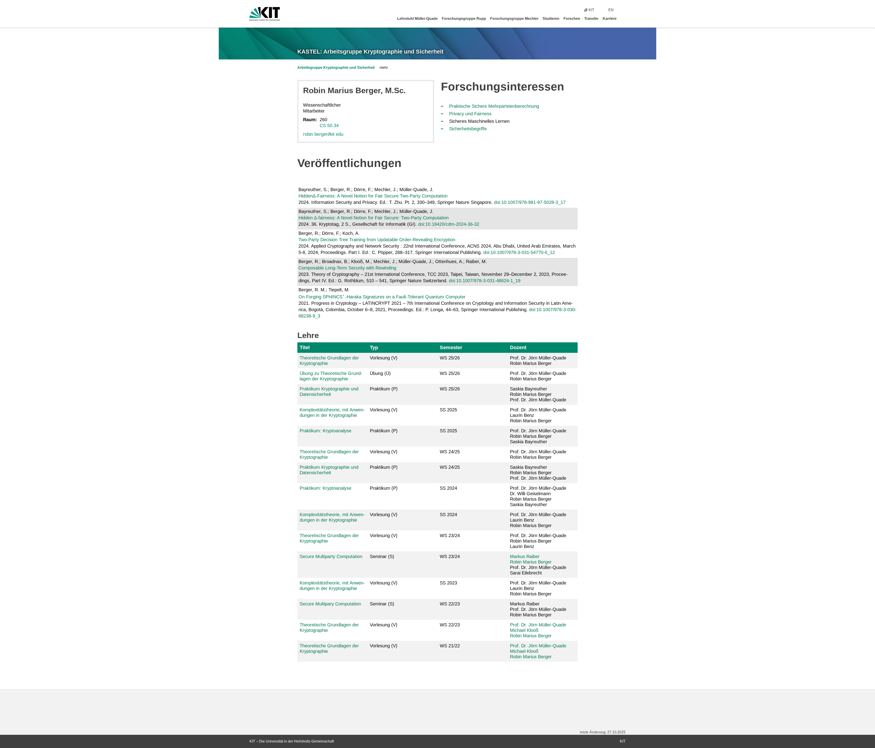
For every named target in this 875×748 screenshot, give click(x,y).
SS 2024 (448, 488)
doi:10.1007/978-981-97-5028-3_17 (530, 202)
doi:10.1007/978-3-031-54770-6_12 (519, 252)
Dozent (518, 347)
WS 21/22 (450, 645)
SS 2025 (448, 409)
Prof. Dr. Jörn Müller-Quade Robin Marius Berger (538, 360)
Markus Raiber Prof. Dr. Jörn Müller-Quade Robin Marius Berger (538, 609)
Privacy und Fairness (470, 113)
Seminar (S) (382, 556)
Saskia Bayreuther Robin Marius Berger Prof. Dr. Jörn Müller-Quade (538, 394)
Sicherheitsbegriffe (468, 128)
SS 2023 (448, 582)
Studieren (551, 18)
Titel (305, 347)
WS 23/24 (450, 535)
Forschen (572, 18)
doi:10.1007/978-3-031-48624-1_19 (484, 280)
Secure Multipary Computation (330, 603)
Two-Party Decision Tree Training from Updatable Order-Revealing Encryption (377, 239)
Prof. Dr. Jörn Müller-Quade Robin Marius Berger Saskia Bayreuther (538, 436)
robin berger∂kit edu (323, 134)
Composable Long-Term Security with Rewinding (347, 267)
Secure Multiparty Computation (331, 556)
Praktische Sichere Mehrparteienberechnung (494, 106)
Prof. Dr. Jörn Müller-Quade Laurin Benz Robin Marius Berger (538, 415)
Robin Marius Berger (531, 561)
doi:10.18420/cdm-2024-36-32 (448, 224)
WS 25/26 (450, 357)
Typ (374, 347)
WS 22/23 (450, 603)
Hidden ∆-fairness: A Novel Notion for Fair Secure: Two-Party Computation (374, 217)
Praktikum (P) (384, 388)
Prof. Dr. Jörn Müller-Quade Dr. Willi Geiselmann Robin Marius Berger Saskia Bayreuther (538, 496)
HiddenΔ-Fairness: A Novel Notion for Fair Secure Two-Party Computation (373, 195)
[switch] (623, 10)
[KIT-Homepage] (265, 14)
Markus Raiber (525, 556)
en (611, 10)
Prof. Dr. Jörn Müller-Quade (538, 624)
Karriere (610, 18)
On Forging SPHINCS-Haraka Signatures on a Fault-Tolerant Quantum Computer (382, 296)
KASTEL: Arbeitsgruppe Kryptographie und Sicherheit (370, 51)
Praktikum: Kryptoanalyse (325, 430)
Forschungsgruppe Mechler (514, 18)
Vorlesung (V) (383, 357)
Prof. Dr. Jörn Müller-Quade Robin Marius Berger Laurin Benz (538, 541)
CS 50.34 (329, 125)
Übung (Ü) (380, 373)
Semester (451, 347)
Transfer (591, 18)
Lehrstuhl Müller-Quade (417, 18)
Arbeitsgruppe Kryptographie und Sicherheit (336, 67)
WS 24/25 (450, 451)
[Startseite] (623, 18)
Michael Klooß (524, 630)
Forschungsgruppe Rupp (464, 18)
